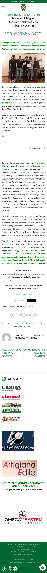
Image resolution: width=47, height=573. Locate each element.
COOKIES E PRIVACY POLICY (23, 554)
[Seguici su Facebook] (29, 1)
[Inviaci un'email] (33, 1)
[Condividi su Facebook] (17, 315)
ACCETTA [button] (31, 300)
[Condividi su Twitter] (21, 315)
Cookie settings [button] (18, 300)
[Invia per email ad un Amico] (26, 315)
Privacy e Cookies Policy (23, 294)
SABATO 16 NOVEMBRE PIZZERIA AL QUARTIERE (34, 353)
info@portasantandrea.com (23, 549)
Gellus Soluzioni (27, 559)
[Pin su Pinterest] (30, 315)
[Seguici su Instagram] (31, 1)
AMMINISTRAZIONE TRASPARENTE (23, 552)
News (28, 15)
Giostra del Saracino (16, 15)
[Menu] (3, 7)
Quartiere (35, 15)
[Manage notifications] (5, 568)
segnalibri (31, 326)
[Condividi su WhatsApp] (12, 315)
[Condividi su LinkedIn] (35, 315)
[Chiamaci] (35, 1)
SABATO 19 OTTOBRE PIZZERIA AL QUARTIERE (11, 353)
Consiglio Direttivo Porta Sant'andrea (26, 33)
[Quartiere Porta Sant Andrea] (23, 7)
